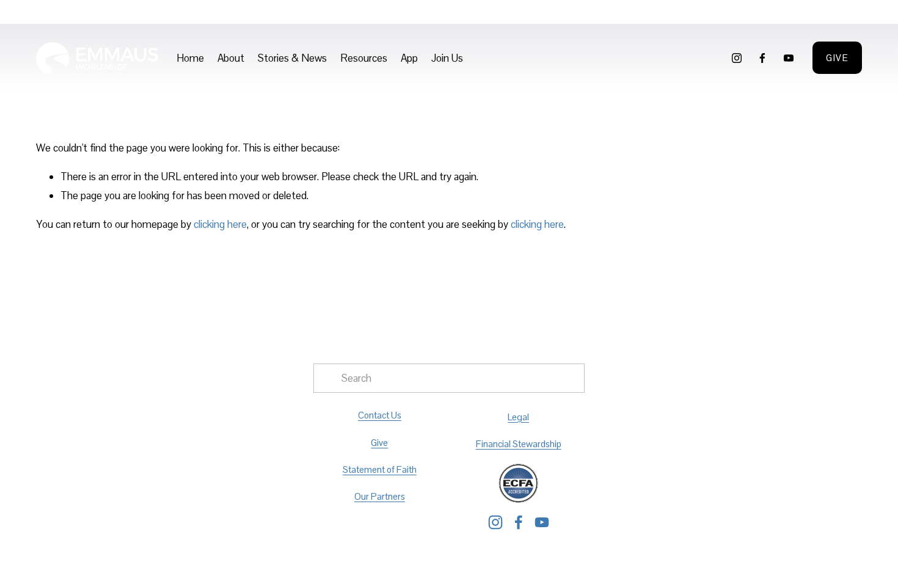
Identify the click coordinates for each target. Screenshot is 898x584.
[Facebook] (762, 58)
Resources (363, 58)
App (409, 58)
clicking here (220, 224)
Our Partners (379, 496)
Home (190, 58)
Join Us (447, 58)
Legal (518, 417)
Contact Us (379, 415)
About (230, 58)
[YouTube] (789, 58)
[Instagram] (737, 58)
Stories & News (292, 58)
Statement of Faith (380, 469)
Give (837, 58)
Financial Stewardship (518, 444)
